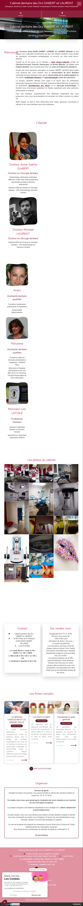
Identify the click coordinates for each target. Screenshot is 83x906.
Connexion (77, 904)
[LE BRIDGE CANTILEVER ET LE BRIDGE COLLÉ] (16, 707)
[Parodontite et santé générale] (66, 707)
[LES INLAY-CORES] (41, 707)
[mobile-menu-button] (79, 4)
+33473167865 (24, 646)
